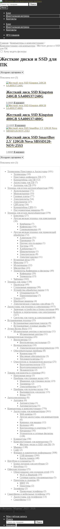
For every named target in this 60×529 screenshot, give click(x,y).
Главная (4, 43)
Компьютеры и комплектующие (27, 43)
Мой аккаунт (6, 511)
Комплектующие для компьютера (17, 45)
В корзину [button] (19, 102)
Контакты (11, 18)
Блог (8, 13)
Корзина (11, 525)
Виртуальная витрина (17, 16)
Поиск (33, 4)
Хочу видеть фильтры (15, 51)
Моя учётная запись (16, 516)
